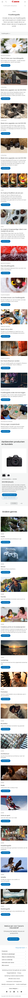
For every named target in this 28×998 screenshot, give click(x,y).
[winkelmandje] (2, 2)
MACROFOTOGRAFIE (5, 55)
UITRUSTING (3, 87)
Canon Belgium (13, 988)
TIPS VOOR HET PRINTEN (6, 421)
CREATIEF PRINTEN (5, 326)
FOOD (2, 190)
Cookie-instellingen (21, 984)
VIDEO (2, 226)
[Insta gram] (10, 991)
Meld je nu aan (13, 939)
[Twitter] (17, 991)
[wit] (8, 475)
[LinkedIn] (14, 991)
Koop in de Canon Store (9, 494)
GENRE (14, 11)
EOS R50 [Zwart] (7, 482)
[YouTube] (21, 991)
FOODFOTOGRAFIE (5, 294)
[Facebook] (6, 991)
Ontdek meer (5, 65)
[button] (9, 498)
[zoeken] (6, 2)
